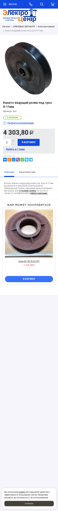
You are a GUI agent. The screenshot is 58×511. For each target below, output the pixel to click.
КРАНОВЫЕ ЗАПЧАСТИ (24, 26)
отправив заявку (27, 190)
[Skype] (26, 159)
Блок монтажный (46, 26)
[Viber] (18, 159)
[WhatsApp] (22, 159)
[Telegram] (31, 159)
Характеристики (27, 172)
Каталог (6, 26)
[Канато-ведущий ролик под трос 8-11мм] (29, 69)
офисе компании (39, 193)
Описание (9, 172)
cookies (22, 492)
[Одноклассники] (9, 159)
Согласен (29, 503)
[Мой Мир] (13, 159)
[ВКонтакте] (5, 159)
